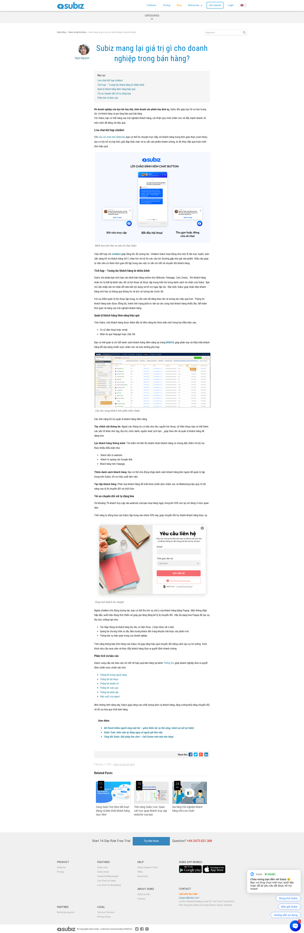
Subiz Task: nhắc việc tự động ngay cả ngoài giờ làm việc (133, 732)
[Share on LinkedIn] (206, 754)
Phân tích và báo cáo (107, 97)
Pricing (166, 5)
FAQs (140, 872)
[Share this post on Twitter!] (196, 754)
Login (231, 5)
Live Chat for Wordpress (109, 885)
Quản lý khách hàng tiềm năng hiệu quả (116, 89)
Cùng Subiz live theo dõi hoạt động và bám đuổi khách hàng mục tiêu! (113, 810)
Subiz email (103, 872)
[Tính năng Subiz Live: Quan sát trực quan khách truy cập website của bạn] (151, 803)
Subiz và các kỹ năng (77, 32)
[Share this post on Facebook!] (190, 754)
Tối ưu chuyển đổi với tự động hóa (114, 93)
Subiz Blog (61, 32)
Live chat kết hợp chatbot (110, 80)
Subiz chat (102, 867)
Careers (141, 898)
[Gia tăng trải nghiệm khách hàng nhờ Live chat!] (189, 803)
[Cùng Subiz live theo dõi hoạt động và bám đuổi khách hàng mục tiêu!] (113, 803)
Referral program (65, 912)
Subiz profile (143, 894)
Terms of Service (105, 912)
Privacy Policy (104, 916)
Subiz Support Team (147, 867)
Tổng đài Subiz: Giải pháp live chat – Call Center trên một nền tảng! (138, 736)
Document (142, 876)
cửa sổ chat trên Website (111, 137)
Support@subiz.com (189, 897)
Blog (179, 5)
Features (151, 5)
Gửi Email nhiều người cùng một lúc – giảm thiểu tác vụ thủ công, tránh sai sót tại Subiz (149, 727)
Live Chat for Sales (106, 880)
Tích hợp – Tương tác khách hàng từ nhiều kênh (120, 84)
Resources (194, 5)
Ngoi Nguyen (82, 58)
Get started (215, 5)
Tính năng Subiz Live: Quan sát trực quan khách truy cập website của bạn (150, 810)
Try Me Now (151, 841)
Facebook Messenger (108, 876)
